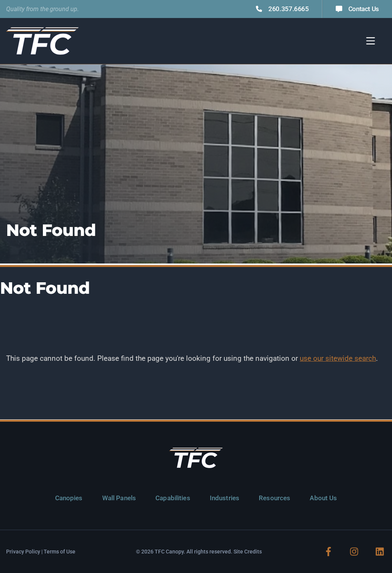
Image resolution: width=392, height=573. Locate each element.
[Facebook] (328, 551)
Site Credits (248, 551)
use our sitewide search (338, 358)
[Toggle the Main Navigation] (370, 41)
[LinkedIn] (380, 551)
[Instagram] (354, 551)
